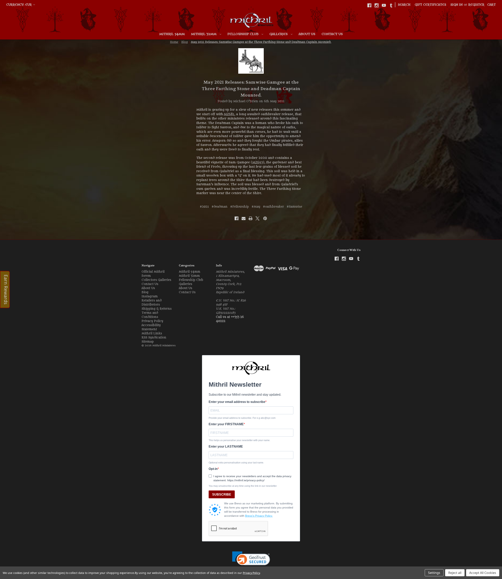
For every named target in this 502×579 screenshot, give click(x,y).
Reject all (454, 573)
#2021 (204, 206)
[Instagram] (377, 5)
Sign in (456, 4)
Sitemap (148, 341)
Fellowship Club (243, 34)
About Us (307, 34)
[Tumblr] (391, 5)
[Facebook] (369, 5)
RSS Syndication (154, 337)
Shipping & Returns (157, 308)
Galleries (279, 34)
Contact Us (332, 34)
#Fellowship (239, 206)
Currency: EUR (19, 4)
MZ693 (257, 162)
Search (404, 4)
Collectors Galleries (156, 280)
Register (476, 4)
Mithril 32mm (204, 34)
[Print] (251, 218)
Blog (145, 292)
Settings (434, 573)
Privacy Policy (152, 321)
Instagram (150, 296)
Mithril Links (152, 333)
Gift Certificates (430, 4)
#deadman (219, 206)
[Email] (244, 218)
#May (256, 206)
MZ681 (229, 114)
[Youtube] (384, 5)
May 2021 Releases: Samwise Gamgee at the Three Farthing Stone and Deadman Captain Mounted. (251, 89)
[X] (257, 218)
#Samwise (294, 206)
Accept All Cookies (482, 573)
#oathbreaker (273, 206)
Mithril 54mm (172, 34)
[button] (251, 561)
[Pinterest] (265, 218)
